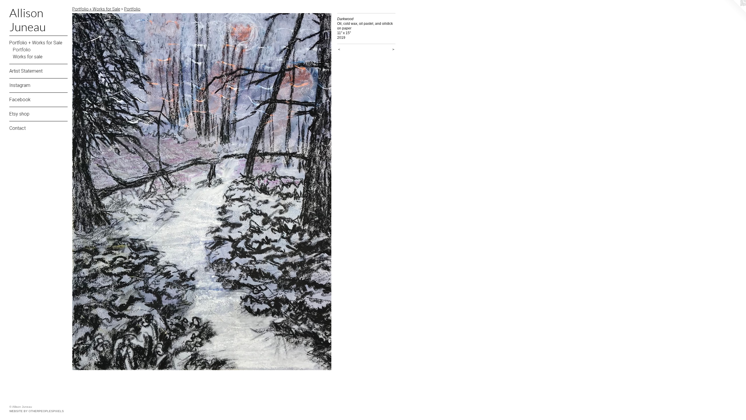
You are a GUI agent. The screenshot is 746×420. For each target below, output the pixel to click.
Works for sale (28, 57)
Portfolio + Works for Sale (35, 43)
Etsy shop (19, 114)
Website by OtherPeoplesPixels (36, 411)
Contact (17, 128)
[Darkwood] (201, 191)
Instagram (19, 85)
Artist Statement (26, 71)
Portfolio (22, 49)
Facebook (20, 99)
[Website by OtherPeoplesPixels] (734, 11)
